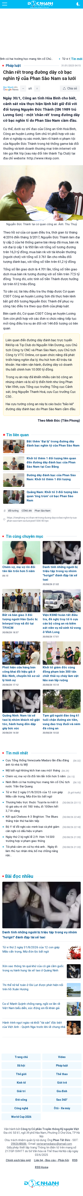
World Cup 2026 (21, 1116)
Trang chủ (21, 1057)
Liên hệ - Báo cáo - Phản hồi (51, 1160)
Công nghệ (21, 1108)
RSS (74, 1160)
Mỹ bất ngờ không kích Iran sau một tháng (37, 770)
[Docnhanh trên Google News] (11, 88)
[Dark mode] (78, 4)
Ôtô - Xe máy (62, 1108)
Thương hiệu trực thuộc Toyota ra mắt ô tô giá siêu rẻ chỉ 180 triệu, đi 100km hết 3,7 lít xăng (43, 807)
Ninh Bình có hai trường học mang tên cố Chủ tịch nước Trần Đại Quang (43, 784)
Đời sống (21, 1099)
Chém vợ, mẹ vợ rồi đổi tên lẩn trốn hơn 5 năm (40, 776)
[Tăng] (37, 88)
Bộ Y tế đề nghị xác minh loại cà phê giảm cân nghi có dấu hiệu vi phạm (43, 829)
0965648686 (19, 1143)
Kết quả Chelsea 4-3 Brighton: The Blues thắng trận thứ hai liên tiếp (43, 819)
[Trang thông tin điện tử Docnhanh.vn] (40, 4)
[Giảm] (23, 88)
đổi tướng (13, 510)
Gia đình (62, 1091)
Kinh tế (21, 1082)
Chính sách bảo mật (18, 1160)
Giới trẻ (62, 1082)
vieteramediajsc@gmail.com (54, 1143)
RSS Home (41, 1167)
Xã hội (21, 1065)
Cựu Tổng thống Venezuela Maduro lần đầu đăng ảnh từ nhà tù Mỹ (43, 762)
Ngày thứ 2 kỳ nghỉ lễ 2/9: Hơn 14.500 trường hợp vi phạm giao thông (43, 839)
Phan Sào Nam (42, 510)
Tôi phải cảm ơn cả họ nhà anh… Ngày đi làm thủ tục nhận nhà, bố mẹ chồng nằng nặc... (43, 851)
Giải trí (21, 1091)
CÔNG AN (27, 510)
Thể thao (62, 1074)
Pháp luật (62, 1065)
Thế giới (21, 1074)
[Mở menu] (5, 4)
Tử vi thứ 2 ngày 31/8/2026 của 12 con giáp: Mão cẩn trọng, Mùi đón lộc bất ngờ (43, 794)
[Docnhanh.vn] (41, 1184)
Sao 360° (62, 1099)
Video (62, 1057)
